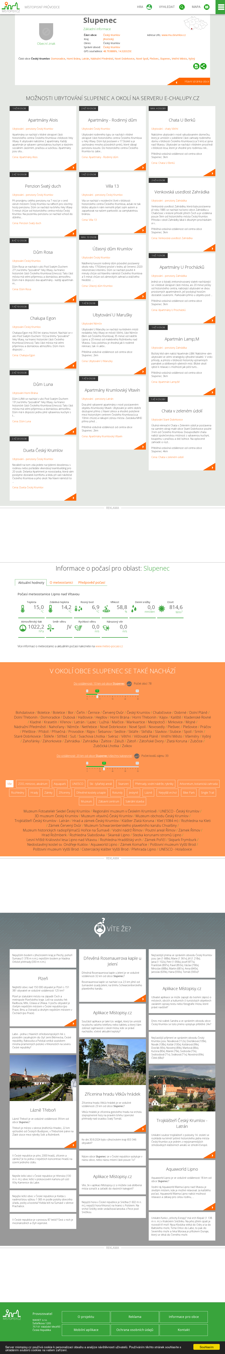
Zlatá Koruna (177, 741)
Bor (70, 712)
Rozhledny (17, 793)
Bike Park (189, 793)
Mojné (190, 722)
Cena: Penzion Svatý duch (26, 223)
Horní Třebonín (144, 717)
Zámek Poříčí (154, 839)
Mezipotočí (156, 722)
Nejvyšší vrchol (168, 793)
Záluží (119, 741)
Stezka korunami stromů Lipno (157, 835)
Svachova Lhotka (92, 736)
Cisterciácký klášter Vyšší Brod (105, 849)
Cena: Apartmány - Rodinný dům (100, 157)
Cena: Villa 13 (89, 219)
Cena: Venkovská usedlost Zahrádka (171, 238)
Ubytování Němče (92, 323)
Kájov (163, 717)
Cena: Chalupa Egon (23, 355)
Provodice (76, 731)
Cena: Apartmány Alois (25, 157)
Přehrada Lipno (143, 849)
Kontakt (184, 1330)
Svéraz (113, 736)
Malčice (118, 722)
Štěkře (49, 736)
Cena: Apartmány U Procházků (168, 310)
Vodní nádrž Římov (127, 830)
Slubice (175, 731)
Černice (94, 712)
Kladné (35, 722)
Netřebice (89, 726)
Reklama (134, 1317)
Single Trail (207, 793)
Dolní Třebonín (26, 717)
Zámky (48, 793)
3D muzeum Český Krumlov (56, 816)
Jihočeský (108, 39)
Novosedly (157, 726)
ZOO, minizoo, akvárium (32, 784)
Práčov (205, 726)
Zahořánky (31, 741)
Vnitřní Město (179, 58)
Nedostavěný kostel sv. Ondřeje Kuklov (57, 844)
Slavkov (161, 731)
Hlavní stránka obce (197, 81)
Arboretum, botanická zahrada (199, 784)
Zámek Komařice (133, 844)
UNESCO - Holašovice (175, 849)
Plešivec (154, 58)
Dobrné (180, 712)
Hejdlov (101, 717)
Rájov (91, 731)
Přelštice (29, 731)
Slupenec (100, 20)
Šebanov (104, 731)
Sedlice (120, 731)
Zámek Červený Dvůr (64, 825)
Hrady (34, 793)
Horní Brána (73, 58)
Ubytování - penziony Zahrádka (169, 200)
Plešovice (190, 726)
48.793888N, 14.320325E (117, 51)
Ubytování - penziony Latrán (97, 398)
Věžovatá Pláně (146, 736)
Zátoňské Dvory (151, 741)
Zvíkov (127, 745)
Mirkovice (175, 722)
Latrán (85, 58)
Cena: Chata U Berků (163, 163)
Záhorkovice (52, 741)
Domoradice (58, 58)
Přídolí (43, 731)
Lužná (104, 722)
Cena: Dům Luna (21, 421)
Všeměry (192, 736)
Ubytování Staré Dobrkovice (167, 419)
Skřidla (146, 731)
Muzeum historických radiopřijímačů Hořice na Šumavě (66, 830)
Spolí (188, 731)
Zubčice (196, 741)
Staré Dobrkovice (27, 736)
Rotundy (117, 793)
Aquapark (60, 784)
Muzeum (86, 801)
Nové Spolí (142, 58)
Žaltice (106, 741)
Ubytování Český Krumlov (26, 260)
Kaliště (176, 717)
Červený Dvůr (113, 712)
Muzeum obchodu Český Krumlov (162, 816)
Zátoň (131, 741)
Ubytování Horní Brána (25, 393)
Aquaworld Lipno (104, 844)
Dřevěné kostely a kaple (91, 793)
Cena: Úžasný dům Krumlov (97, 286)
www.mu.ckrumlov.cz (174, 35)
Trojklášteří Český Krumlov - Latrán (42, 820)
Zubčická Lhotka (106, 745)
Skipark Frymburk (182, 839)
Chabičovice (162, 712)
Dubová (69, 717)
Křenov (65, 722)
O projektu (86, 1317)
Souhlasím (207, 1347)
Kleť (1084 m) (167, 820)
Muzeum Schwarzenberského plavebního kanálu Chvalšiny (130, 825)
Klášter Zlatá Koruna (138, 820)
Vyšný (191, 58)
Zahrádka (72, 741)
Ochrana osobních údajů (134, 1330)
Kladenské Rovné (197, 717)
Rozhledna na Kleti (196, 820)
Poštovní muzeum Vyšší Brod (173, 844)
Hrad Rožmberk (54, 835)
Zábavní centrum (108, 801)
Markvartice (136, 722)
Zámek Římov (189, 830)
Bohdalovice (25, 712)
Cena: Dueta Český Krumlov (27, 487)
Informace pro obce (184, 1317)
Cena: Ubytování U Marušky (97, 361)
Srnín (199, 731)
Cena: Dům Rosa (21, 289)
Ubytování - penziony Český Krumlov (32, 128)
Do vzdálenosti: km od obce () (94, 756)
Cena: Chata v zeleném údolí (167, 457)
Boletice (43, 712)
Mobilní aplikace (86, 1330)
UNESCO (77, 784)
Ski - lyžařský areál (101, 784)
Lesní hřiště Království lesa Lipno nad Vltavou (62, 839)
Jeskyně (133, 793)
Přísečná (58, 731)
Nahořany (56, 726)
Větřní (126, 736)
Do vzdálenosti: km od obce (99, 684)
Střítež (62, 736)
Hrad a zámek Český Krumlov (95, 820)
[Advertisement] (112, 536)
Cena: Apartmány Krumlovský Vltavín (102, 436)
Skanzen (123, 784)
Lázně (148, 793)
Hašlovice (85, 717)
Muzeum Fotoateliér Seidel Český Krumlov (57, 811)
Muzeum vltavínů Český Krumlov (107, 816)
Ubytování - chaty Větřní (164, 128)
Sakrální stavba (135, 801)
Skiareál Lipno (119, 835)
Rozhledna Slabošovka (87, 835)
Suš (73, 736)
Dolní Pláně (198, 712)
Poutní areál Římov (160, 830)
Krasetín (50, 722)
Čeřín (80, 712)
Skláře (133, 731)
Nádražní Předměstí (102, 58)
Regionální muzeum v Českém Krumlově (125, 811)
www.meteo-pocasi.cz (109, 646)
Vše (9, 784)
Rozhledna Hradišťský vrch (121, 839)
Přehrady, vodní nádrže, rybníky (154, 784)
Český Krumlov (111, 35)
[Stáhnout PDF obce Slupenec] (196, 66)
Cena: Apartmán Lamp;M (165, 382)
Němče (73, 726)
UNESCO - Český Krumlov (179, 811)
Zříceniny (64, 793)
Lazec (92, 722)
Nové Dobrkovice (124, 58)
